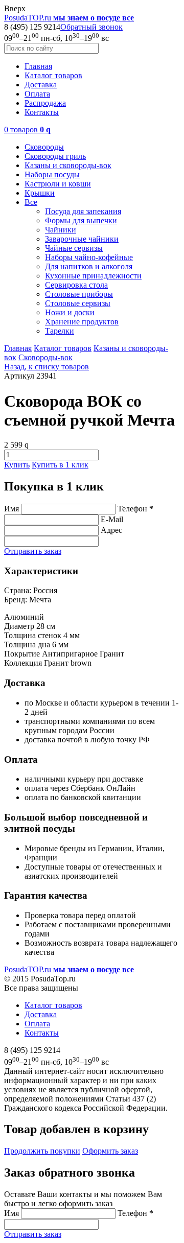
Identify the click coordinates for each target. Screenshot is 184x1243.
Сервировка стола (76, 284)
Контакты (42, 112)
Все (31, 202)
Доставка (41, 84)
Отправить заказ (32, 551)
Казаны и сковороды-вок (68, 165)
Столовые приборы (79, 294)
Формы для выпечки (81, 220)
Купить (17, 464)
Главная (38, 66)
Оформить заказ (110, 1150)
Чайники (60, 229)
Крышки (40, 193)
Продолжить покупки (42, 1150)
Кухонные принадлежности (93, 275)
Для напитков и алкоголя (88, 266)
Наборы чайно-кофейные (89, 257)
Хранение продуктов (82, 321)
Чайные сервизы (74, 248)
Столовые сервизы (77, 303)
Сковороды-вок (45, 357)
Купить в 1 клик (60, 464)
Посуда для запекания (83, 211)
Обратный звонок (91, 26)
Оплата (37, 93)
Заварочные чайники (82, 238)
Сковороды (44, 147)
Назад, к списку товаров (46, 366)
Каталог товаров (53, 75)
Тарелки (59, 330)
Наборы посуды (52, 174)
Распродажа (45, 103)
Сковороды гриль (55, 156)
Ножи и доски (70, 312)
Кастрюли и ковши (58, 183)
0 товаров (27, 129)
